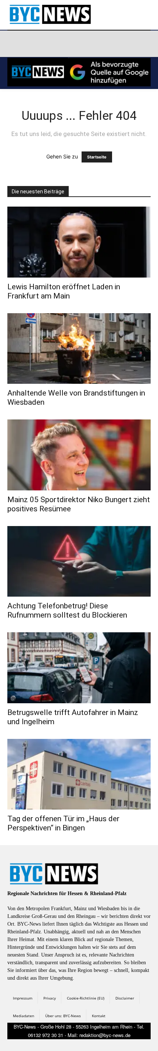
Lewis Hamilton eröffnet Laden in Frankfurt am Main (63, 291)
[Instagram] (32, 44)
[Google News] (119, 44)
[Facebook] (14, 44)
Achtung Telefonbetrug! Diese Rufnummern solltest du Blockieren (67, 610)
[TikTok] (67, 44)
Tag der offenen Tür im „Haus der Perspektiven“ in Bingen (63, 823)
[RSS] (49, 44)
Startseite (97, 157)
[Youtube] (102, 44)
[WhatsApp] (84, 44)
